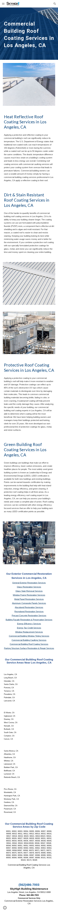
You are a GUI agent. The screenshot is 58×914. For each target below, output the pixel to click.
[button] (3, 3)
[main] (29, 33)
